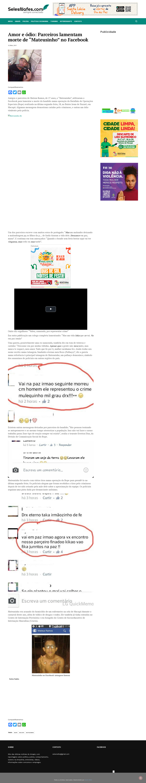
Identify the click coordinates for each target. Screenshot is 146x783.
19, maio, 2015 (12, 45)
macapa (21, 732)
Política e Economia (39, 21)
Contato (78, 21)
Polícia (26, 21)
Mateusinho (30, 732)
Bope (15, 732)
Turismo (54, 21)
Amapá (17, 21)
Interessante (66, 21)
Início (10, 21)
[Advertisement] (51, 700)
